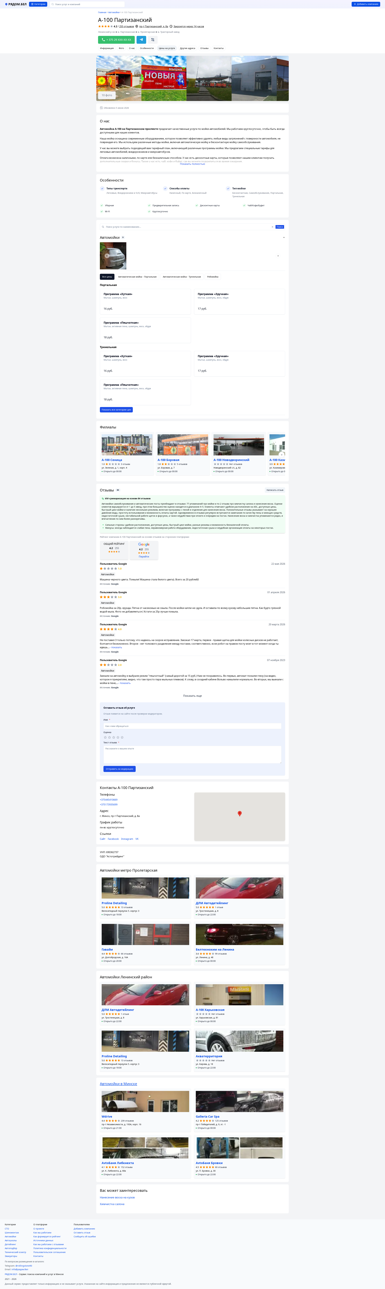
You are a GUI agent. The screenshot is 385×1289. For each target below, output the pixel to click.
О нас (132, 48)
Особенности (147, 48)
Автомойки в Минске (118, 1083)
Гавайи (107, 949)
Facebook (113, 839)
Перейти (144, 556)
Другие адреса (187, 48)
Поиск (280, 226)
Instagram (127, 839)
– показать (115, 647)
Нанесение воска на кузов (117, 1197)
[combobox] (87, 4)
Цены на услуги (167, 48)
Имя (106, 719)
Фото (121, 48)
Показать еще (192, 695)
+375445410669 (108, 799)
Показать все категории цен (116, 409)
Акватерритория (209, 1056)
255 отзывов (126, 26)
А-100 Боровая (168, 460)
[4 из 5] (118, 737)
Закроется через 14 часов (189, 26)
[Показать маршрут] (153, 40)
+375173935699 (108, 804)
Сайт (102, 839)
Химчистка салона (112, 1204)
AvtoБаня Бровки (209, 1163)
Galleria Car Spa (207, 1116)
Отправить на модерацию (119, 768)
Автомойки (114, 12)
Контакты (219, 48)
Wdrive (107, 1116)
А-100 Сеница (112, 460)
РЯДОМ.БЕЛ (11, 1274)
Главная (102, 12)
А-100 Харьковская (210, 1010)
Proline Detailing (114, 903)
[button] (112, 471)
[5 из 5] (122, 737)
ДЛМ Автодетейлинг (212, 903)
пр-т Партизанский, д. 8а (153, 26)
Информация (107, 48)
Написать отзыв (275, 490)
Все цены (107, 276)
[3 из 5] (114, 737)
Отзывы (204, 48)
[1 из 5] (105, 737)
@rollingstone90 (23, 1265)
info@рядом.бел (20, 1269)
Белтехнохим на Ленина (215, 949)
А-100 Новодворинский (231, 460)
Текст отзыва (111, 742)
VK (137, 839)
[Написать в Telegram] (141, 40)
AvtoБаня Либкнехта (118, 1163)
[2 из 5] (109, 737)
